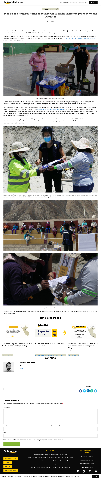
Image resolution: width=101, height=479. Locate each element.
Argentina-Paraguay (40, 467)
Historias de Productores (53, 461)
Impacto (35, 461)
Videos (62, 464)
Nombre (6, 426)
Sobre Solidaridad (38, 454)
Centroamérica (53, 467)
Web (4, 433)
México (65, 467)
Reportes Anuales (42, 461)
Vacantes (76, 355)
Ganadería (40, 457)
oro (7, 389)
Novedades (40, 464)
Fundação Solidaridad (86, 460)
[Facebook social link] (80, 390)
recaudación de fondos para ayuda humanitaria (51, 109)
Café (53, 355)
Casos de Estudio (64, 461)
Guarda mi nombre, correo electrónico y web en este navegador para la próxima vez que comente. (34, 440)
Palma (45, 457)
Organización (54, 454)
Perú (56, 9)
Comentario (7, 407)
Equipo (59, 454)
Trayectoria (47, 454)
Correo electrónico (57, 426)
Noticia (45, 9)
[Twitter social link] (84, 390)
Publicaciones (51, 464)
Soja (49, 457)
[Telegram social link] (95, 390)
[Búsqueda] (86, 2)
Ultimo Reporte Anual (10, 458)
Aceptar (96, 476)
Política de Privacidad (10, 470)
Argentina (37, 355)
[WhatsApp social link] (91, 390)
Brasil (46, 355)
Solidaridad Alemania (86, 467)
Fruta (55, 457)
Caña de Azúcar (59, 355)
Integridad (64, 454)
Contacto (93, 2)
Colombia (60, 467)
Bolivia (42, 355)
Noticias (45, 464)
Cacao (50, 355)
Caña (63, 457)
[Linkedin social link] (88, 390)
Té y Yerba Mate (69, 457)
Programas (31, 457)
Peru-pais (14, 389)
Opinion (58, 464)
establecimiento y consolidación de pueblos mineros (79, 38)
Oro (51, 9)
